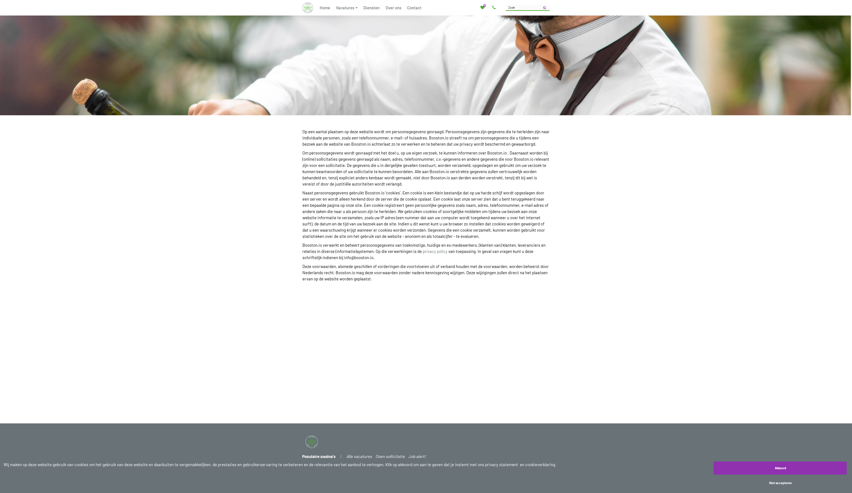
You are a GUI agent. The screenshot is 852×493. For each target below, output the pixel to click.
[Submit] (544, 8)
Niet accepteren (780, 483)
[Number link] (494, 8)
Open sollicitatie (390, 456)
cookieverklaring (540, 464)
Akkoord (780, 468)
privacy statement (501, 464)
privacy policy (435, 251)
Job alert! (417, 456)
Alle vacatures (359, 456)
